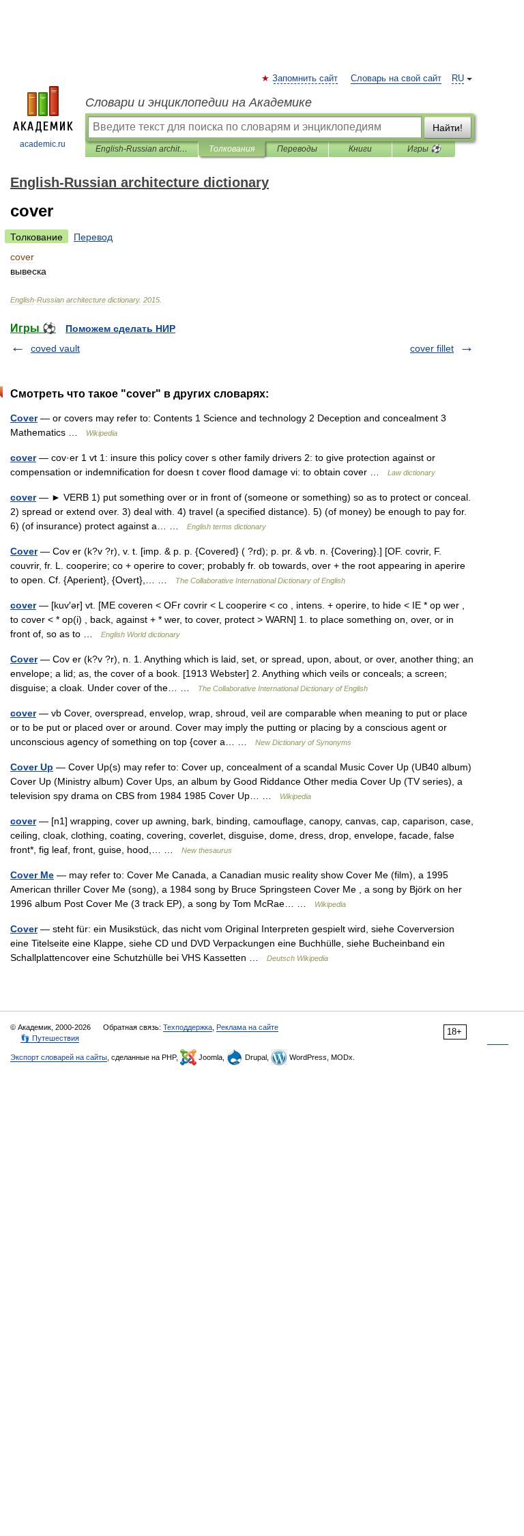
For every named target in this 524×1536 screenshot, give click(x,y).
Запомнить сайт (306, 78)
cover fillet (432, 348)
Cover (24, 418)
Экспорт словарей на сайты (58, 1057)
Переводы (297, 149)
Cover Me (32, 874)
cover (23, 457)
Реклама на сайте (247, 1027)
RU (458, 78)
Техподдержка (187, 1027)
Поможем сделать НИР (120, 328)
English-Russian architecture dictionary (142, 149)
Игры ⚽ (424, 149)
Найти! (448, 127)
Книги (360, 149)
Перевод (93, 237)
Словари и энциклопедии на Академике (198, 102)
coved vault (55, 348)
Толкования (231, 149)
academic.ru (43, 144)
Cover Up (31, 767)
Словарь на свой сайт (396, 78)
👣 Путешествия (49, 1038)
